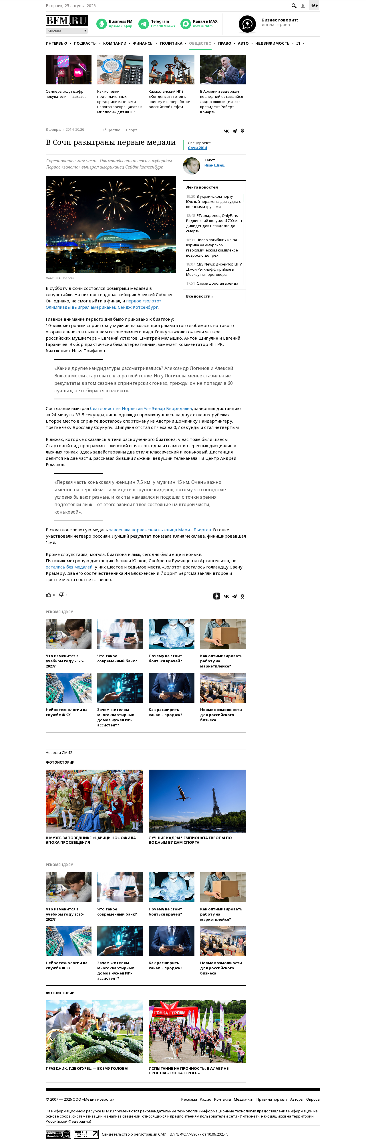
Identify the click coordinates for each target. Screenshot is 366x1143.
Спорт (131, 130)
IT (298, 43)
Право (224, 43)
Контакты (222, 1099)
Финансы (143, 43)
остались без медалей (69, 567)
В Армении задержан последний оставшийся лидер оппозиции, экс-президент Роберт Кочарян (221, 101)
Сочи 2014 (197, 147)
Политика (171, 43)
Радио (205, 1099)
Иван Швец (214, 165)
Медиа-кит (244, 1099)
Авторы (296, 1099)
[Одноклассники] (242, 131)
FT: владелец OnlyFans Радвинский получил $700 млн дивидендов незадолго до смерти (214, 223)
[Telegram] (234, 131)
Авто (243, 43)
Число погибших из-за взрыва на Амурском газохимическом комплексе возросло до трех (212, 247)
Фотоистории (60, 762)
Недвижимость (272, 43)
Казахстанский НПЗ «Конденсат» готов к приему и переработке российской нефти (169, 99)
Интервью (56, 43)
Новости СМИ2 (59, 752)
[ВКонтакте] (226, 131)
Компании (114, 43)
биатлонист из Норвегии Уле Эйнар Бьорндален (141, 408)
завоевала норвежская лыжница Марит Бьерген (160, 529)
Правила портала (271, 1099)
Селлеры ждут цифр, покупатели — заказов (66, 94)
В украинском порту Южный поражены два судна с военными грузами (213, 201)
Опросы (313, 1099)
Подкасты (85, 43)
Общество (200, 43)
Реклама (189, 1099)
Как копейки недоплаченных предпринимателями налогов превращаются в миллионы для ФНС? (119, 101)
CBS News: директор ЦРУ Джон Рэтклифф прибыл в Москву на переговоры (214, 269)
